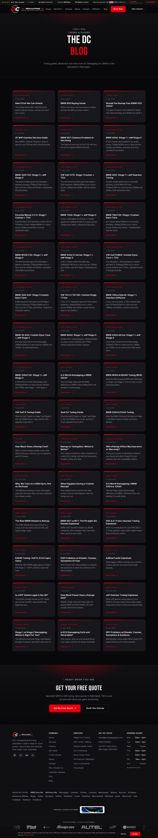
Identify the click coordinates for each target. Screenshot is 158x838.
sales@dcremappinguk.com (111, 737)
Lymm (117, 796)
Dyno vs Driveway (82, 763)
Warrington (63, 792)
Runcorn (122, 792)
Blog (106, 9)
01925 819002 (105, 742)
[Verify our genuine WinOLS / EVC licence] (92, 809)
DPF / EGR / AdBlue (82, 742)
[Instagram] (20, 755)
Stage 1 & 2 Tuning (82, 737)
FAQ (50, 776)
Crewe (77, 796)
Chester (83, 792)
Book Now (118, 9)
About (77, 9)
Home (48, 9)
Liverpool (92, 792)
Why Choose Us (56, 768)
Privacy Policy (29, 835)
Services (52, 742)
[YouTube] (26, 755)
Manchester (103, 792)
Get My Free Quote (63, 708)
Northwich (68, 796)
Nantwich (27, 800)
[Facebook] (14, 755)
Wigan (33, 796)
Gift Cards (53, 750)
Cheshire (74, 792)
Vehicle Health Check (83, 746)
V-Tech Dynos (55, 755)
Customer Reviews (57, 772)
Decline (123, 834)
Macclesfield (97, 796)
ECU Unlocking (80, 750)
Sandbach (37, 800)
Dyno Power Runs (82, 755)
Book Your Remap (95, 708)
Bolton (40, 796)
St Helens (132, 792)
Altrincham (126, 796)
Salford (59, 796)
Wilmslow (109, 796)
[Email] (32, 755)
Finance (68, 9)
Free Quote (79, 768)
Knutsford (86, 796)
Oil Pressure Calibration (84, 759)
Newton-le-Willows (20, 796)
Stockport (49, 796)
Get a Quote (137, 9)
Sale (135, 796)
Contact (86, 9)
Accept (135, 834)
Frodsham (16, 800)
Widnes (114, 792)
